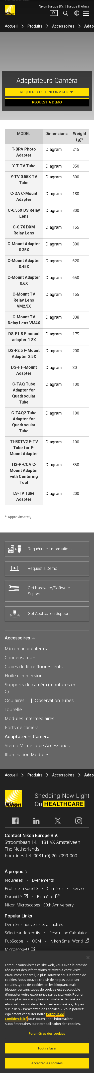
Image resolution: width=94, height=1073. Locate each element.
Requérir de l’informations (47, 92)
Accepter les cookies (47, 1063)
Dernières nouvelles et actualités (34, 924)
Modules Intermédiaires (29, 718)
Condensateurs (21, 657)
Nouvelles (14, 880)
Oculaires (15, 700)
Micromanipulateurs (26, 648)
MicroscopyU (17, 949)
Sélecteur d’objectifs (22, 932)
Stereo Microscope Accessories (37, 745)
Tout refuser (47, 1048)
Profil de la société (21, 888)
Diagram (53, 149)
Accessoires (63, 26)
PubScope (14, 941)
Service (78, 888)
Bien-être (45, 896)
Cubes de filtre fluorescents (34, 666)
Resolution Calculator (68, 932)
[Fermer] (87, 957)
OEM (36, 941)
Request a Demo (47, 102)
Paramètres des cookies (47, 1033)
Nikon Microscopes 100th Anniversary (39, 905)
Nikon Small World (66, 941)
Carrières (55, 888)
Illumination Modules (27, 754)
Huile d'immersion (24, 676)
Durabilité (13, 896)
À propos (14, 871)
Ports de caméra (22, 727)
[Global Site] (75, 13)
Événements (43, 880)
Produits (34, 26)
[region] (47, 1012)
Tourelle (13, 709)
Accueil (11, 26)
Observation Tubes (54, 700)
